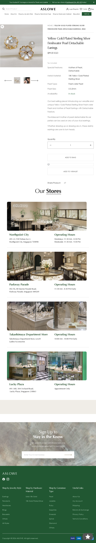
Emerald (52, 514)
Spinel (51, 519)
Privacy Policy (78, 514)
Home (50, 25)
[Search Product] (3, 9)
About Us (76, 496)
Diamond (53, 523)
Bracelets (6, 514)
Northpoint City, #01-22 (74, 2)
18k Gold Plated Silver (34, 501)
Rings (4, 510)
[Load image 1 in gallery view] (17, 80)
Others (4, 519)
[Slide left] (7, 80)
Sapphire (52, 510)
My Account (78, 501)
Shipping (76, 505)
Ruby (51, 505)
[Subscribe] (68, 454)
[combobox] (17, 9)
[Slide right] (35, 80)
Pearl (51, 496)
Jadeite (52, 501)
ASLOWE (20, 538)
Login (71, 9)
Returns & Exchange (81, 510)
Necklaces (6, 505)
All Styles (5, 523)
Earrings (5, 496)
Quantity (51, 139)
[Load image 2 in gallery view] (27, 80)
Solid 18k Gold (31, 496)
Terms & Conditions (80, 519)
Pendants (6, 501)
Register (76, 9)
